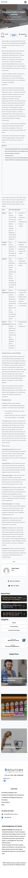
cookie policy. (10, 875)
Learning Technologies (14, 630)
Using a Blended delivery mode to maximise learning (14, 679)
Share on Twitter (15, 585)
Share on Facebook (15, 581)
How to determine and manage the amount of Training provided (13, 714)
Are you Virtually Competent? (12, 747)
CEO (13, 570)
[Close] (25, 874)
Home (8, 17)
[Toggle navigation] (25, 2)
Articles (14, 622)
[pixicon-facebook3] (4, 781)
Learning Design (16, 17)
